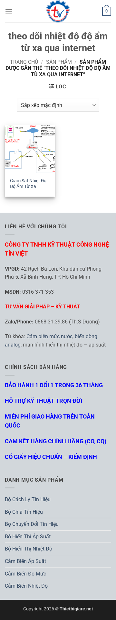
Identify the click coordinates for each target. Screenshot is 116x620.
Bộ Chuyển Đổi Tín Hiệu (32, 524)
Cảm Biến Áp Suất (25, 561)
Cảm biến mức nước (49, 336)
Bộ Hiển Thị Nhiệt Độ (28, 549)
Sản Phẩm (59, 62)
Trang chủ (24, 62)
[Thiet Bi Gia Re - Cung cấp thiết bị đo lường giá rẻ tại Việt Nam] (58, 11)
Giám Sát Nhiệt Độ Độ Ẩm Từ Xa (28, 183)
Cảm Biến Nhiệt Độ (26, 586)
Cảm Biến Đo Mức (25, 574)
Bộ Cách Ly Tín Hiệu (28, 499)
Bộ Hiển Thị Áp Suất (28, 537)
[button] (9, 11)
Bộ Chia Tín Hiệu (24, 512)
